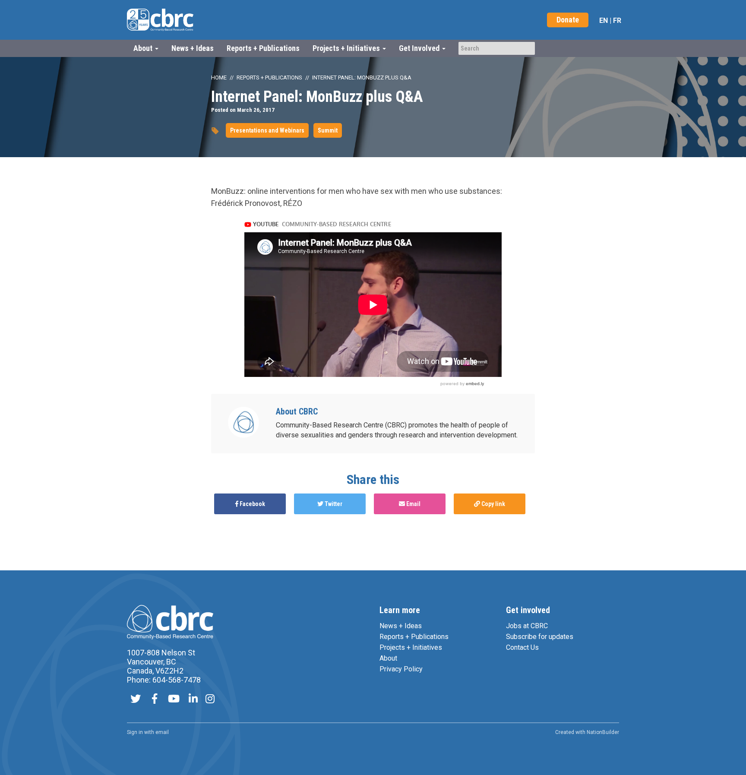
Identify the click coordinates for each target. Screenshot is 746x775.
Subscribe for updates (539, 637)
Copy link (492, 503)
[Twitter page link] (135, 699)
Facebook (251, 503)
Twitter (332, 503)
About (388, 658)
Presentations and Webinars (267, 130)
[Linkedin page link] (193, 699)
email (162, 732)
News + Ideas (192, 48)
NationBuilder (603, 732)
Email (412, 503)
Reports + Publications (263, 48)
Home (219, 77)
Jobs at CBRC (527, 626)
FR (617, 20)
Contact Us (522, 647)
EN (603, 20)
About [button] (143, 48)
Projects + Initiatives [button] (347, 48)
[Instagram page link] (210, 699)
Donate (567, 19)
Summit (328, 130)
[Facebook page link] (154, 699)
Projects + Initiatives (410, 647)
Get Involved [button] (420, 48)
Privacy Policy (401, 669)
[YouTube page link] (174, 699)
